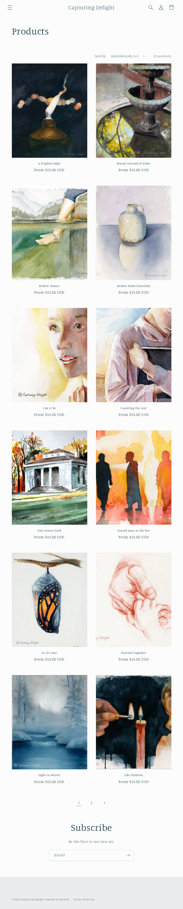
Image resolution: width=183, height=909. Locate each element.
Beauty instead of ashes (134, 163)
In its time (49, 652)
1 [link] (79, 802)
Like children (133, 775)
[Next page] (104, 803)
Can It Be (49, 408)
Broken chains (49, 286)
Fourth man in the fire (133, 530)
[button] (10, 7)
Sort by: (100, 56)
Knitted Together (133, 652)
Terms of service (84, 899)
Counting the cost (134, 408)
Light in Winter (49, 775)
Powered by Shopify (57, 899)
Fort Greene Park (49, 530)
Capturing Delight (32, 899)
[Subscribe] (128, 855)
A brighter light (49, 163)
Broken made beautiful (133, 286)
